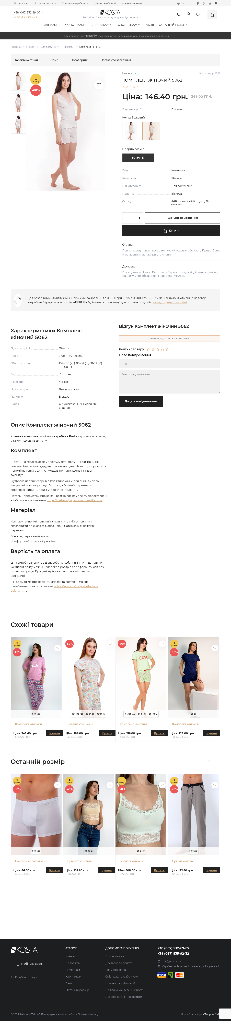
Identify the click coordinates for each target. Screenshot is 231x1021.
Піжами (69, 46)
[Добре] (162, 349)
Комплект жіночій (80, 724)
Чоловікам (74, 24)
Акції (150, 24)
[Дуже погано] (148, 349)
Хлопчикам (127, 24)
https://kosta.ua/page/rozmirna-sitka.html (74, 500)
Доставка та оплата (45, 3)
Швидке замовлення (183, 217)
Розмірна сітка (115, 969)
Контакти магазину (132, 3)
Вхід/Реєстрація (26, 977)
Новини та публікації (105, 3)
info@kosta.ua (171, 961)
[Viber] (203, 3)
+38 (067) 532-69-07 (27, 12)
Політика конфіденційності (124, 990)
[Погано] (153, 349)
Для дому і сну (50, 46)
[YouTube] (216, 3)
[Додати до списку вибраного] (57, 648)
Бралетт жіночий (79, 861)
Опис (54, 60)
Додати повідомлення (141, 401)
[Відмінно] (167, 349)
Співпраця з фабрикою (121, 976)
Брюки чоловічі (183, 861)
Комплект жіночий (28, 724)
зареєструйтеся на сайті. (170, 302)
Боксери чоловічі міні (30, 861)
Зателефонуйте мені (25, 17)
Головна (16, 46)
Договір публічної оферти (123, 996)
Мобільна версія (32, 963)
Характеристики (26, 60)
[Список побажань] (99, 84)
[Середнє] (158, 349)
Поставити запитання (116, 60)
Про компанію (21, 3)
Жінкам (50, 24)
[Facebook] (197, 3)
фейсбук (92, 35)
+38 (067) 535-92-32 (173, 953)
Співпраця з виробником (75, 3)
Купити (174, 230)
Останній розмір (173, 24)
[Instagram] (210, 3)
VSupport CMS (211, 1014)
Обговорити (79, 60)
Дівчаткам (101, 24)
